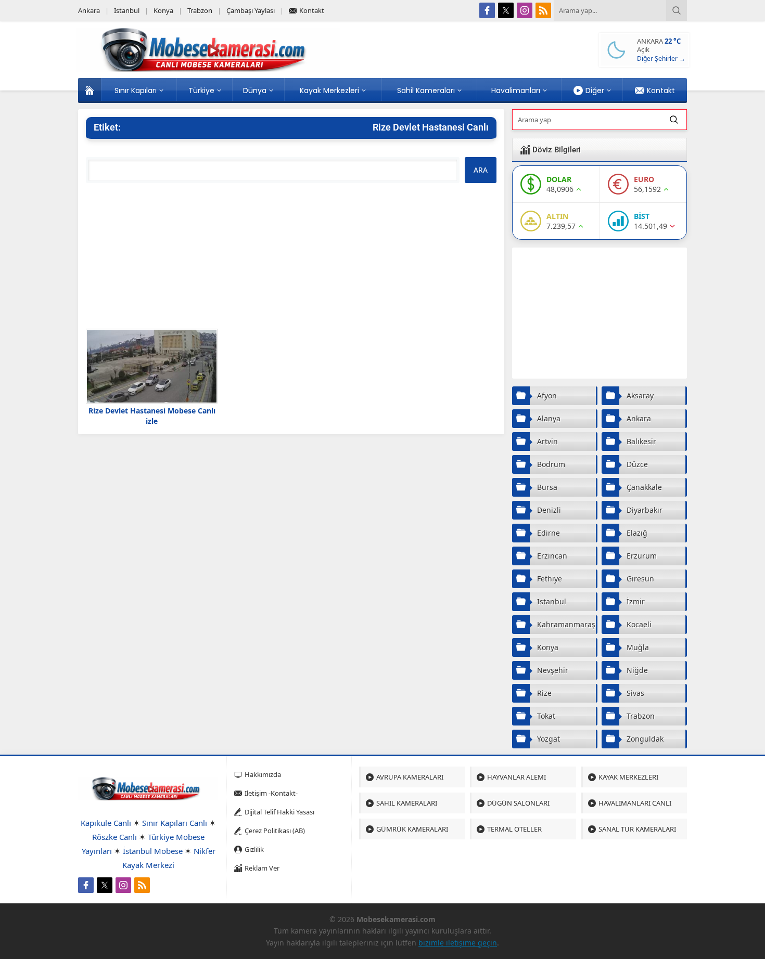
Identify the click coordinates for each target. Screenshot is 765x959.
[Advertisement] (291, 256)
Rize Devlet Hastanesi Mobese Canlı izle (151, 416)
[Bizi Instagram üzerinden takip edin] (524, 10)
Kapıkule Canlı (106, 823)
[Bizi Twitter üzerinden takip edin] (506, 10)
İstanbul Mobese (153, 851)
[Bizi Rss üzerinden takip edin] (543, 10)
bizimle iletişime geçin (457, 943)
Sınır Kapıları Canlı (174, 823)
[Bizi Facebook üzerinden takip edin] (487, 10)
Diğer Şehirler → (661, 58)
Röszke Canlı (114, 837)
